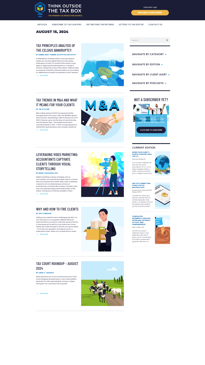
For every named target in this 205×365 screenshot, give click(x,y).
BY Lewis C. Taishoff (45, 273)
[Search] (167, 40)
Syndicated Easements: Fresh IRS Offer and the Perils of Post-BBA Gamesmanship (141, 220)
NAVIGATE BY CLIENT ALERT (149, 74)
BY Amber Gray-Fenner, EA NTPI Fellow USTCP (56, 55)
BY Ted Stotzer (42, 109)
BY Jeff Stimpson (43, 213)
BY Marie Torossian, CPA (47, 173)
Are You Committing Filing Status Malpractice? (141, 185)
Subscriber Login (150, 7)
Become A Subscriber (150, 12)
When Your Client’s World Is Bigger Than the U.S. (141, 154)
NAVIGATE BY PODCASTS (148, 83)
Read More (44, 75)
